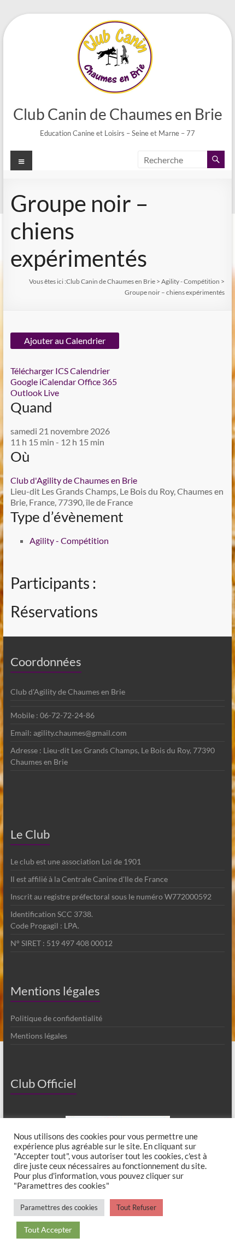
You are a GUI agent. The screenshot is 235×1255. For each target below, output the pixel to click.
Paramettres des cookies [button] (59, 1207)
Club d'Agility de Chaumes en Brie (73, 480)
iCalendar (57, 381)
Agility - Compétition (69, 540)
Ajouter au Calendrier (64, 340)
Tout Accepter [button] (48, 1229)
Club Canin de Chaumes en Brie (117, 114)
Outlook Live (34, 392)
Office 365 (97, 381)
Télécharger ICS (39, 370)
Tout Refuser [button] (136, 1207)
